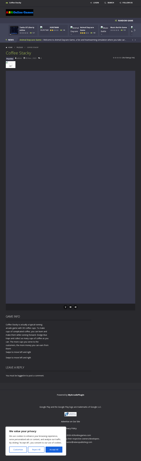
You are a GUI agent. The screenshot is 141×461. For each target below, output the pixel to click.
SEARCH (111, 3)
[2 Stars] (115, 57)
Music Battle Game (118, 27)
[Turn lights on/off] (65, 307)
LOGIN (96, 3)
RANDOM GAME (125, 20)
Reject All (36, 449)
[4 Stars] (119, 57)
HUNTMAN (54, 27)
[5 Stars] (121, 57)
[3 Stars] (117, 57)
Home (10, 47)
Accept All (54, 449)
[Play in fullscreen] (70, 307)
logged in (22, 375)
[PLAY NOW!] (14, 30)
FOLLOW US (127, 3)
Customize (18, 449)
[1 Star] (114, 57)
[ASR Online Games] (19, 12)
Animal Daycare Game (30, 39)
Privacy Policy (70, 428)
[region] (36, 441)
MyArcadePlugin (76, 395)
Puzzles (20, 47)
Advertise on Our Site (70, 421)
